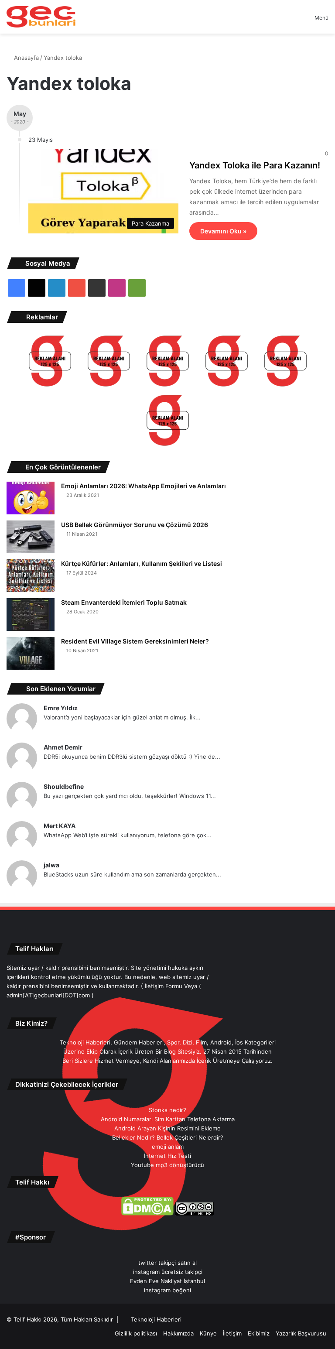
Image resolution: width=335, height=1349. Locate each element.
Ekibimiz (259, 1333)
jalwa (51, 865)
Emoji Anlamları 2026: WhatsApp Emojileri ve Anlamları (143, 486)
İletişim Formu (163, 986)
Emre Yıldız (61, 708)
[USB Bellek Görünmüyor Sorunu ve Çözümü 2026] (31, 536)
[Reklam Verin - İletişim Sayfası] (50, 362)
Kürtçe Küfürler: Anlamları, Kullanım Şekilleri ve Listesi (141, 563)
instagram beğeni (167, 1290)
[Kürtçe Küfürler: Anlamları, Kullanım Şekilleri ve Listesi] (31, 575)
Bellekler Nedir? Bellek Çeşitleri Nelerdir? (167, 1137)
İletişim (232, 1333)
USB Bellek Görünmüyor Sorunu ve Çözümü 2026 (134, 524)
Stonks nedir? (167, 1109)
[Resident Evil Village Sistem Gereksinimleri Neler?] (31, 653)
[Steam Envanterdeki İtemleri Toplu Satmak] (31, 614)
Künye (208, 1333)
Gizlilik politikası (136, 1333)
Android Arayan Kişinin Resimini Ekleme (167, 1128)
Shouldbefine (64, 786)
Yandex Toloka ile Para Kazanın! (254, 165)
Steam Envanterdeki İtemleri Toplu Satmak (124, 602)
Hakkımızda (178, 1333)
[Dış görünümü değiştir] (292, 21)
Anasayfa (25, 57)
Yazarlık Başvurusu (301, 1333)
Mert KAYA (59, 825)
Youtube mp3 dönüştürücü (167, 1164)
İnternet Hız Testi (167, 1155)
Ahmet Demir (63, 747)
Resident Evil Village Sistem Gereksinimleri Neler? (135, 641)
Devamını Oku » (223, 231)
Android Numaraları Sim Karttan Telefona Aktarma (168, 1119)
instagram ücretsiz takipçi (167, 1271)
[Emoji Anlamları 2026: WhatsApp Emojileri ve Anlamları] (31, 498)
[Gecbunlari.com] (41, 16)
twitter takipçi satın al (167, 1262)
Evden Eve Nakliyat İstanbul (167, 1280)
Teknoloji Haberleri (156, 1319)
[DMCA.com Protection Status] (147, 1213)
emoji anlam (168, 1146)
